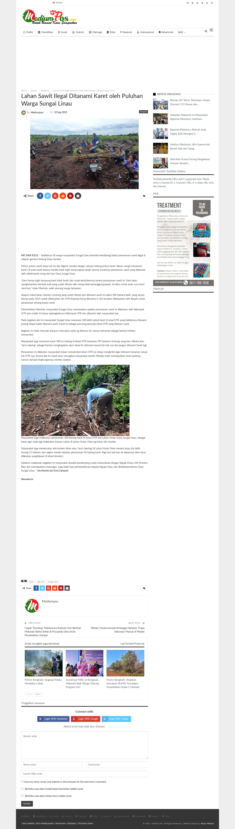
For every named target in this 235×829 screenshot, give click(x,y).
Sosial (64, 32)
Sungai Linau (53, 582)
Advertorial (167, 32)
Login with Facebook (56, 719)
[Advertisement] (117, 62)
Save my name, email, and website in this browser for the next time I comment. (65, 782)
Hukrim (80, 32)
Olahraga (97, 32)
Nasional (127, 32)
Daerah (155, 816)
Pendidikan (47, 32)
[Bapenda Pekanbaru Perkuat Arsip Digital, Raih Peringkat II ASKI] (160, 133)
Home (59, 3)
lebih (180, 32)
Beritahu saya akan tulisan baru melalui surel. (48, 796)
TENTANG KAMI (85, 823)
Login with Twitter (119, 719)
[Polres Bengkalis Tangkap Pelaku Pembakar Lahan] (44, 663)
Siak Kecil (40, 582)
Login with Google (88, 719)
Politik (29, 32)
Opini (167, 816)
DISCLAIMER (28, 823)
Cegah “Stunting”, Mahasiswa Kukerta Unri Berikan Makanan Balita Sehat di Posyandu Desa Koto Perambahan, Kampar (53, 632)
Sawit (31, 582)
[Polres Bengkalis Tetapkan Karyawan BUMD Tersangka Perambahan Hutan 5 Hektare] (125, 663)
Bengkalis (143, 112)
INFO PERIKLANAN (45, 823)
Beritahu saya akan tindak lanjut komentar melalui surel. (54, 789)
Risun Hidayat (207, 823)
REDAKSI (71, 823)
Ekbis (112, 32)
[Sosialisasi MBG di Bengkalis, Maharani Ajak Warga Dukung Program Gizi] (85, 663)
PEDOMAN (60, 823)
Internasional (147, 32)
